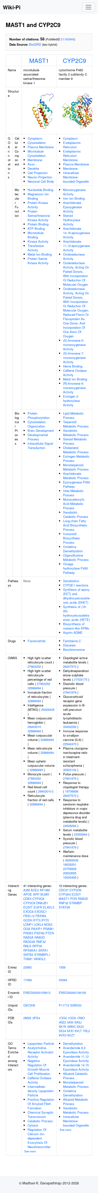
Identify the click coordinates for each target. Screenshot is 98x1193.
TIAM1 (28, 959)
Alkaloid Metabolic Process (75, 1101)
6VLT (78, 1031)
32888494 (34, 688)
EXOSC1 (40, 911)
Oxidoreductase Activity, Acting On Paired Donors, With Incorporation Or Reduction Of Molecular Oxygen (76, 274)
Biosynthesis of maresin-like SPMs (76, 626)
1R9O (81, 1018)
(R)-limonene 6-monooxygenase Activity (74, 387)
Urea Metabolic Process (73, 492)
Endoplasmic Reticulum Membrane (72, 155)
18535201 (69, 864)
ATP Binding (36, 228)
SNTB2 (28, 954)
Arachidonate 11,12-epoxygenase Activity (76, 245)
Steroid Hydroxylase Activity (71, 219)
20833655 (69, 873)
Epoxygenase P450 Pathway (76, 484)
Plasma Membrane (41, 147)
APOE (27, 894)
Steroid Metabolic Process (75, 441)
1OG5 (72, 1018)
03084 (63, 980)
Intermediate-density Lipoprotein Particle (41, 1090)
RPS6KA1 (30, 950)
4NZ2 (62, 1022)
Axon (31, 164)
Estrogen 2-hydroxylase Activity (71, 400)
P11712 (64, 1005)
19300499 (69, 877)
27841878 (69, 692)
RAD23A (29, 941)
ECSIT (28, 907)
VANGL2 (39, 959)
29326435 (47, 709)
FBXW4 (40, 916)
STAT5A (64, 907)
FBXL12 (28, 916)
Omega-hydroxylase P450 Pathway (75, 568)
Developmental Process (38, 436)
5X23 (80, 1026)
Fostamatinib (36, 641)
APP (36, 894)
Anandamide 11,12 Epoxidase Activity (76, 1058)
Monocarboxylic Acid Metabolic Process (74, 503)
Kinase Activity (38, 241)
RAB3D (39, 937)
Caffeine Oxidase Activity (75, 372)
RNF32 (41, 941)
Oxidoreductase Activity (74, 256)
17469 (27, 980)
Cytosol (33, 1125)
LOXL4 (38, 924)
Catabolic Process (40, 1121)
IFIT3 (36, 920)
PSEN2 (39, 933)
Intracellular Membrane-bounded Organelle (76, 177)
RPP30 (37, 946)
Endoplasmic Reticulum (72, 144)
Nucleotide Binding (40, 189)
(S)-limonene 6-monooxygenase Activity (74, 344)
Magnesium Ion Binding (38, 196)
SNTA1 (43, 950)
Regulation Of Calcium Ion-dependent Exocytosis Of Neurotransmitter (39, 1138)
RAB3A (28, 937)
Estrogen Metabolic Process (76, 458)
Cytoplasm (35, 138)
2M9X (27, 1018)
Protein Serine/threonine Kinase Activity (39, 215)
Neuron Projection (40, 177)
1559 (62, 967)
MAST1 (39, 60)
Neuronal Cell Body (41, 181)
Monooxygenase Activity (74, 191)
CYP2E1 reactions (75, 585)
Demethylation (73, 1043)
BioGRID (35, 44)
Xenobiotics (71, 581)
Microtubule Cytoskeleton (37, 153)
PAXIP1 (36, 928)
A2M (26, 890)
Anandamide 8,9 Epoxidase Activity (76, 1049)
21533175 (80, 679)
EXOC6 (28, 911)
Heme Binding (72, 366)
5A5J (78, 1022)
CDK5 (27, 898)
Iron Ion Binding (74, 198)
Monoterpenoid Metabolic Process (76, 467)
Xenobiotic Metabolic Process (76, 432)
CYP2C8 (38, 898)
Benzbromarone (74, 649)
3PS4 (36, 1018)
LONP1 (28, 924)
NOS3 (48, 924)
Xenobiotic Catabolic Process (75, 514)
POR (73, 898)
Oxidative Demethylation (73, 548)
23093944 (80, 834)
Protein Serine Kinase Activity (38, 260)
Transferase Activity (36, 247)
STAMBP (75, 903)
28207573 (69, 666)
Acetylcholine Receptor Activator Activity (40, 1052)
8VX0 (62, 1035)
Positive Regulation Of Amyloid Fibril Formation (41, 1103)
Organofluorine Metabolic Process (76, 557)
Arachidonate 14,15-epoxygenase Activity (76, 232)
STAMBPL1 (42, 954)
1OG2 (63, 1018)
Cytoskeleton (37, 142)
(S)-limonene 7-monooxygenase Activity (74, 357)
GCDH (27, 920)
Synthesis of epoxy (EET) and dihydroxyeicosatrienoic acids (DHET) (76, 596)
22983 (27, 967)
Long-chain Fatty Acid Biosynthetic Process (75, 525)
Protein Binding (38, 224)
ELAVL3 (48, 907)
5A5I (70, 1022)
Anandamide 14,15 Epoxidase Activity (76, 1067)
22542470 (69, 744)
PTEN (49, 933)
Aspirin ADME (73, 632)
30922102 (69, 769)
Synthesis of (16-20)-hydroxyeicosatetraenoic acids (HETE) (76, 613)
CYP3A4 (65, 894)
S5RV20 (75, 1005)
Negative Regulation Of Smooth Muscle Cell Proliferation (39, 1067)
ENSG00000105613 (36, 992)
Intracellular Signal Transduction (40, 445)
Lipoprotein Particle (41, 1043)
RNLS (27, 946)
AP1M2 (45, 890)
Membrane (35, 160)
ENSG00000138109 (72, 992)
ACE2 (35, 890)
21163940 (67, 39)
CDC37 (64, 890)
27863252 (34, 666)
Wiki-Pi (11, 7)
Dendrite (33, 168)
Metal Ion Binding (40, 254)
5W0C (71, 1026)
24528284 (69, 825)
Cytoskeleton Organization (37, 424)
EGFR (38, 907)
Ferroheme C (72, 641)
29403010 (34, 726)
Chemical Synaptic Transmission (41, 1114)
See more (30, 1151)
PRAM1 (48, 928)
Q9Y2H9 (29, 1005)
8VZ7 (71, 1035)
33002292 (69, 726)
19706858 (71, 791)
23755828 (69, 868)
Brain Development (41, 430)
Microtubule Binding (36, 234)
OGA (26, 928)
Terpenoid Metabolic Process (76, 424)
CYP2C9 (74, 60)
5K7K (62, 1026)
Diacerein (69, 645)
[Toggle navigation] (88, 7)
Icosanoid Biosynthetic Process (71, 538)
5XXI (70, 1031)
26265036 (71, 860)
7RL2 (86, 1031)
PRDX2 (28, 933)
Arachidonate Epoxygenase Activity (72, 206)
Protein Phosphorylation (39, 415)
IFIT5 (45, 920)
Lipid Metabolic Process (73, 415)
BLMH (44, 894)
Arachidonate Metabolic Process (76, 475)
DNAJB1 (42, 903)
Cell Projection (38, 172)
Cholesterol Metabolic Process (76, 449)
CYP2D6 (75, 890)
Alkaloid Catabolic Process (75, 1075)
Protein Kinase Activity (38, 204)
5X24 (62, 1031)
